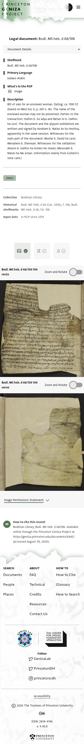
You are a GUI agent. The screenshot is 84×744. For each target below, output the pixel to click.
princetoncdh (45, 678)
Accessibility (42, 696)
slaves (9, 178)
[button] (16, 11)
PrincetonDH (44, 668)
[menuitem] (12, 575)
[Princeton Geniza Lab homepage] (28, 638)
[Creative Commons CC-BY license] (42, 714)
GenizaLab (42, 658)
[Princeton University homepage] (42, 737)
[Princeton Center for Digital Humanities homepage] (56, 639)
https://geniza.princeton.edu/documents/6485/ (43, 537)
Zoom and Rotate (56, 272)
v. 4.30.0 (42, 726)
